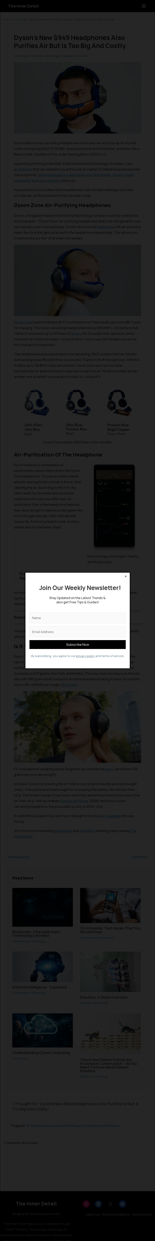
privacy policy (85, 656)
